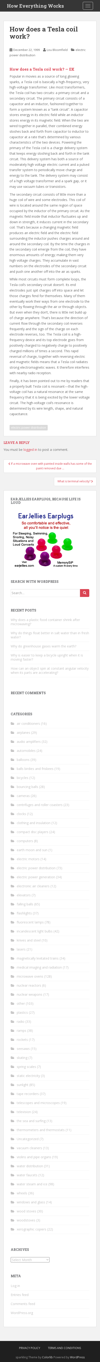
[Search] (84, 593)
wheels (22, 1193)
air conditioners (28, 723)
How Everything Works (35, 6)
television (24, 1112)
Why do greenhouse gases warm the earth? (43, 646)
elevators (24, 895)
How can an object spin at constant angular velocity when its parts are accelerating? (50, 670)
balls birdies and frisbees (35, 768)
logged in (30, 449)
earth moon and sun (32, 850)
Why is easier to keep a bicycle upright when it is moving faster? (47, 657)
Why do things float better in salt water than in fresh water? (50, 635)
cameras (23, 796)
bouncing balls (27, 787)
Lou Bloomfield (57, 50)
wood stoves (26, 1211)
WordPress (77, 1357)
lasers (21, 949)
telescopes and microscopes (38, 1103)
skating (22, 1057)
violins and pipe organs (34, 1157)
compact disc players (32, 832)
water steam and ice (32, 1184)
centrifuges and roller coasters (40, 805)
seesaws (23, 1048)
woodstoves (26, 1220)
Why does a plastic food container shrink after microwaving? (45, 622)
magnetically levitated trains (38, 958)
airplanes (23, 732)
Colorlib (47, 1357)
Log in (15, 1286)
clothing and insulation (33, 823)
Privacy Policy (29, 1348)
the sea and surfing (31, 1121)
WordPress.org (22, 1313)
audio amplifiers (29, 741)
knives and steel (29, 940)
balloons (23, 759)
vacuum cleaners (29, 1148)
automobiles (26, 750)
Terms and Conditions (64, 1348)
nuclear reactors (29, 985)
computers (25, 841)
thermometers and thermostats (41, 1130)
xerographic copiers (31, 1229)
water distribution (30, 1166)
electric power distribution (28, 428)
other (21, 1003)
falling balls (25, 904)
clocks (21, 814)
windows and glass (31, 1202)
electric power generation (36, 877)
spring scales (26, 1066)
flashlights (24, 913)
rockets (22, 1039)
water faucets (27, 1175)
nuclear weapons (29, 994)
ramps (21, 1030)
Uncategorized (28, 1139)
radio (20, 1021)
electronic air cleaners (33, 886)
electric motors (28, 859)
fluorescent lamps (30, 922)
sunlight (22, 1085)
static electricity (28, 1075)
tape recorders (28, 1094)
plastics (22, 1012)
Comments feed (23, 1304)
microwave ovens (30, 976)
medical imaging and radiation (39, 967)
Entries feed (20, 1295)
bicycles (22, 777)
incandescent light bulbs (35, 931)
